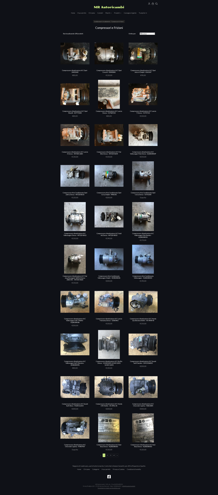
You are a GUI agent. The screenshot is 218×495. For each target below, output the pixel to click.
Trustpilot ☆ (143, 13)
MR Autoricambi (109, 7)
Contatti (100, 13)
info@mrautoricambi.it (128, 486)
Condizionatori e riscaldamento (102, 21)
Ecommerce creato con (109, 488)
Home (73, 13)
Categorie (95, 469)
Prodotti (117, 13)
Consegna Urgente (130, 13)
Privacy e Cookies (118, 469)
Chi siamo (92, 13)
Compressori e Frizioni (117, 21)
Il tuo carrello (81, 13)
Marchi (107, 13)
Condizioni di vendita (134, 469)
